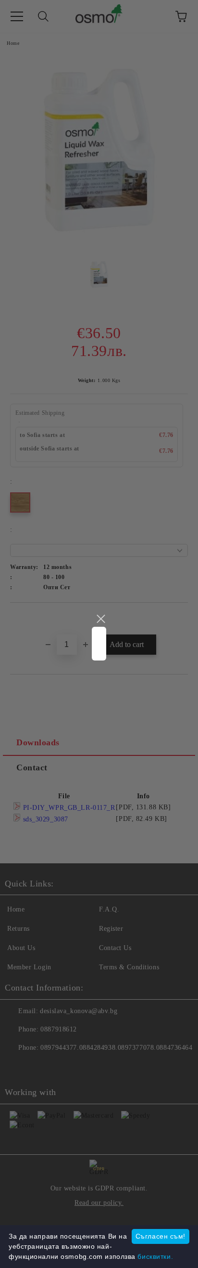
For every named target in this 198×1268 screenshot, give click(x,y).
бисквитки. (155, 1256)
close (100, 619)
